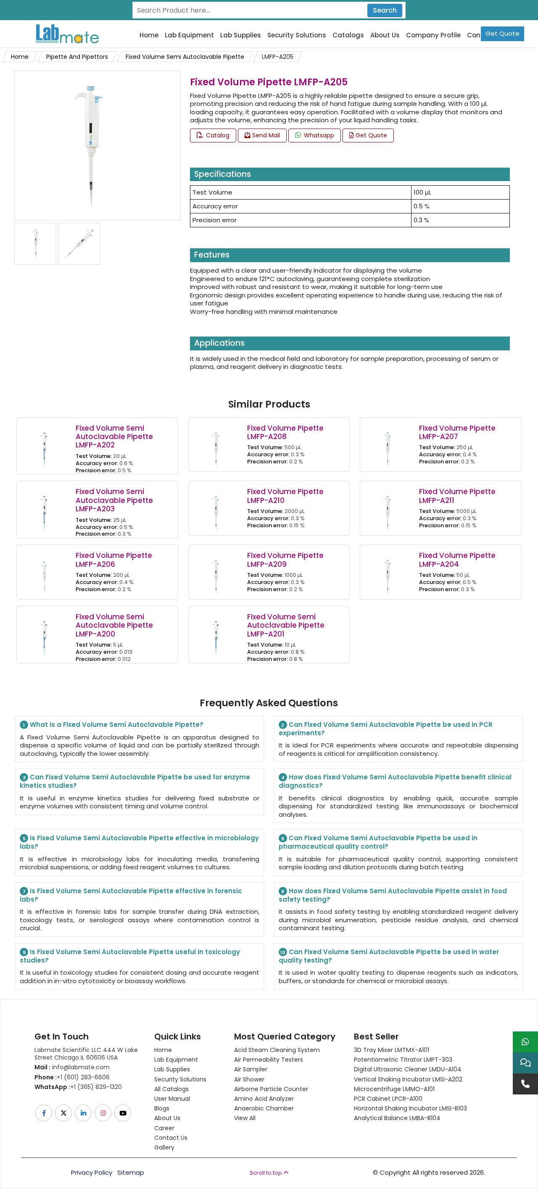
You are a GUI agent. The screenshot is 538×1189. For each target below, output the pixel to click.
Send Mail (265, 135)
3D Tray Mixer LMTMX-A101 (391, 1050)
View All (245, 1118)
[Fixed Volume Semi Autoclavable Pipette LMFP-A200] (44, 632)
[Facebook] (44, 1113)
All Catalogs (171, 1089)
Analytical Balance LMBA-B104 (397, 1118)
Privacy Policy (91, 1172)
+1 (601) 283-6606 (72, 1077)
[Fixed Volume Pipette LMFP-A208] (215, 443)
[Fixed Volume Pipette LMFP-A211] (387, 507)
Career (164, 1128)
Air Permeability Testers (268, 1059)
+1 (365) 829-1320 (78, 1087)
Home (149, 35)
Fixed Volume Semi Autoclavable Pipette (185, 57)
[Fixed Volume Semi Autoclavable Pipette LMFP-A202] (44, 443)
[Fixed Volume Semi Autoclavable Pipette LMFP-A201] (215, 632)
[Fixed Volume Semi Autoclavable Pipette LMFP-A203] (44, 507)
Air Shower (249, 1079)
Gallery (164, 1147)
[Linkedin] (84, 1113)
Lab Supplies (240, 35)
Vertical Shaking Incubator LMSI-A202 (408, 1079)
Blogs (161, 1108)
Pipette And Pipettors (77, 57)
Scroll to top (266, 1173)
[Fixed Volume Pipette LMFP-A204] (387, 571)
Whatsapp (318, 135)
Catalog (216, 135)
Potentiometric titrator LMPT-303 (403, 1059)
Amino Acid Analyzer (264, 1098)
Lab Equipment (189, 35)
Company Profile (433, 35)
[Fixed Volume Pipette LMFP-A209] (215, 571)
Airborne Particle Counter (271, 1089)
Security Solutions (296, 35)
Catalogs (348, 35)
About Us (385, 35)
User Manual (172, 1098)
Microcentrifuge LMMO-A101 (394, 1089)
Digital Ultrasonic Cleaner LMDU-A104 (408, 1069)
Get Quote (502, 33)
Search (385, 10)
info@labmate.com (72, 1067)
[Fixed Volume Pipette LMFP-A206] (44, 571)
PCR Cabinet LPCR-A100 (388, 1098)
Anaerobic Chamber (264, 1108)
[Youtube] (123, 1113)
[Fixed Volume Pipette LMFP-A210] (215, 507)
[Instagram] (103, 1113)
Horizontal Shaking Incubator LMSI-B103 (410, 1108)
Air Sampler (250, 1069)
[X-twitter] (64, 1113)
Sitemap (130, 1172)
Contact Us (170, 1138)
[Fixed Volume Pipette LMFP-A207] (387, 443)
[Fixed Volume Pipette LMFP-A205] (89, 145)
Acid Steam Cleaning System (277, 1050)
